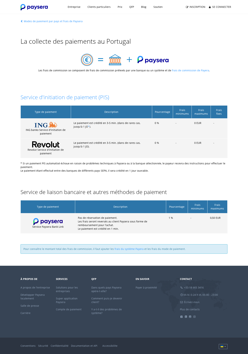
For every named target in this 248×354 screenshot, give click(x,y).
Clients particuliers (99, 7)
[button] (223, 346)
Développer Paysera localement (33, 296)
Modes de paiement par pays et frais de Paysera (53, 21)
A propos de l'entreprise (35, 287)
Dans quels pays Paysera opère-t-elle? (106, 289)
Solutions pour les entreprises (67, 289)
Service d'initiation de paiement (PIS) (65, 97)
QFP (131, 7)
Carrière (26, 313)
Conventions (28, 345)
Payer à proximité (146, 287)
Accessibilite (109, 345)
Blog (143, 7)
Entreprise (74, 7)
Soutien (158, 7)
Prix (120, 7)
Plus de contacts (190, 309)
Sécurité (43, 345)
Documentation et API (84, 345)
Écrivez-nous (191, 302)
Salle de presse (30, 305)
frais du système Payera (129, 249)
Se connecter (221, 7)
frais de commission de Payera (190, 70)
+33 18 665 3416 (193, 287)
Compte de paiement (69, 309)
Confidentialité (59, 345)
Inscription (197, 7)
